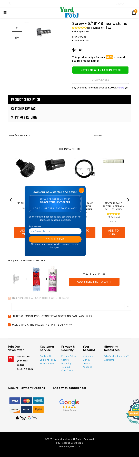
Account (120, 4)
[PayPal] (26, 409)
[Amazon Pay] (38, 409)
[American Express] (38, 400)
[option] (44, 32)
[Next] (128, 199)
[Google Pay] (32, 418)
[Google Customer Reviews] (69, 404)
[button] (79, 27)
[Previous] (11, 199)
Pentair (84, 40)
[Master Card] (26, 400)
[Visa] (14, 400)
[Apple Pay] (20, 418)
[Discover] (14, 409)
